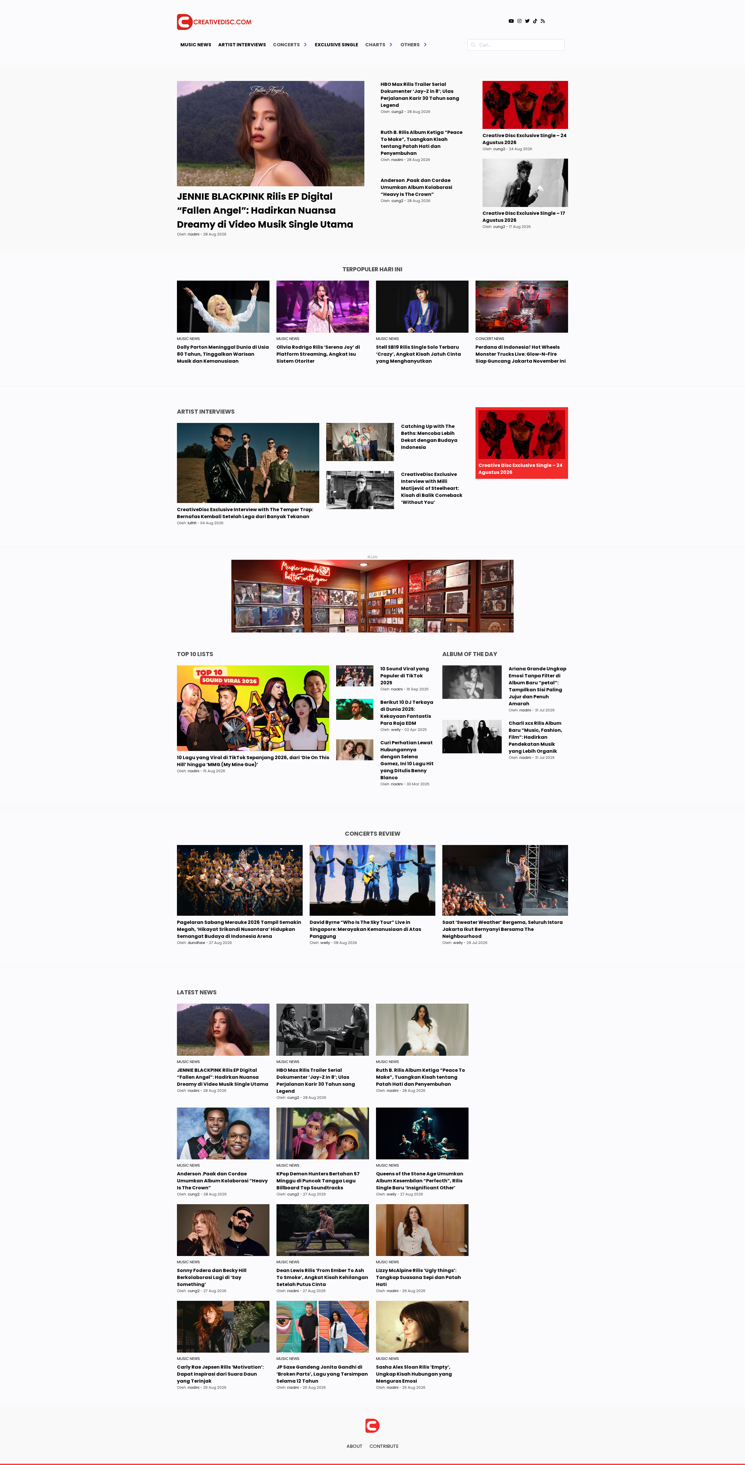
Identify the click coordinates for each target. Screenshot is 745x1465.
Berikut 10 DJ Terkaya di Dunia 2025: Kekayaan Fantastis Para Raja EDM (406, 713)
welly (396, 729)
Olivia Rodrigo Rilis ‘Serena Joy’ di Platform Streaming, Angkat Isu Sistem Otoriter (318, 354)
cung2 (397, 111)
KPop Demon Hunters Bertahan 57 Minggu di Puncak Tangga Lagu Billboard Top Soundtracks (318, 1180)
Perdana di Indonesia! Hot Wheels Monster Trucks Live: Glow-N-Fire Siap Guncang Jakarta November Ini (521, 354)
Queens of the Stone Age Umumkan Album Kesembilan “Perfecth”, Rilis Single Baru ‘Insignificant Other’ (419, 1180)
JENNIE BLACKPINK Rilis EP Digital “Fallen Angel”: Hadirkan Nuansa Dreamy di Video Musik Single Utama (265, 210)
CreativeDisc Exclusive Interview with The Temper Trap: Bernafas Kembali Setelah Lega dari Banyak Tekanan (245, 513)
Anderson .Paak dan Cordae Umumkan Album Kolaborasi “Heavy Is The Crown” (416, 187)
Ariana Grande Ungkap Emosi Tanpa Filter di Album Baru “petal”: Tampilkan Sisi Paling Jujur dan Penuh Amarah (537, 686)
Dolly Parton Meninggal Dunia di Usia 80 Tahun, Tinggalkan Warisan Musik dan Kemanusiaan (223, 354)
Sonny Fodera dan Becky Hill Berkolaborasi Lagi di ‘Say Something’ (211, 1277)
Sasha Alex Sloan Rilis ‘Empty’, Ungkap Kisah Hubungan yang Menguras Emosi (414, 1374)
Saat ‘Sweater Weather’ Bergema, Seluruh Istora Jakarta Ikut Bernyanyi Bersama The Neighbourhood (502, 929)
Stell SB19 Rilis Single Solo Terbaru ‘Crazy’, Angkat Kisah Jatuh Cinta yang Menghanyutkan (418, 354)
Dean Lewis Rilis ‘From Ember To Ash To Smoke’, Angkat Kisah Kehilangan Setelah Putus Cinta (322, 1277)
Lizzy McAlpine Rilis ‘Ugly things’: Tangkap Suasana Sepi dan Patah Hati (418, 1277)
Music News (195, 44)
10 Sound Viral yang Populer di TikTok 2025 (404, 675)
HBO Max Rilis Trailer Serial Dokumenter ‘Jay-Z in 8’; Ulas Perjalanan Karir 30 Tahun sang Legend (420, 95)
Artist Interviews (242, 44)
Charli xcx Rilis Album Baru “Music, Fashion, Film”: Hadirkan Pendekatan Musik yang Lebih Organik (535, 737)
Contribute (384, 1446)
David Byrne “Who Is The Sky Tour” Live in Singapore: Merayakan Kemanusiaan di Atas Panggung (365, 929)
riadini (193, 234)
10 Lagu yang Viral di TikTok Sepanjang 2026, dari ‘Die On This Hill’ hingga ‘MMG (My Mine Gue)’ (253, 761)
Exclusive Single (336, 44)
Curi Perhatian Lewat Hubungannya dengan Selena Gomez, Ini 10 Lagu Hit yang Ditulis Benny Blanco (407, 760)
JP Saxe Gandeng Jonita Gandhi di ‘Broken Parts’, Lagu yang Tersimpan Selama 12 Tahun (322, 1374)
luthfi (192, 522)
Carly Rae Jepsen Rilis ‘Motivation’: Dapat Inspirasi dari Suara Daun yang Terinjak (220, 1374)
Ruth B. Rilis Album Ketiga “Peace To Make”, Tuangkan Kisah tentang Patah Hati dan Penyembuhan (421, 143)
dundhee (196, 942)
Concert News (490, 338)
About (355, 1446)
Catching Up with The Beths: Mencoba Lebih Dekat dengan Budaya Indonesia (429, 437)
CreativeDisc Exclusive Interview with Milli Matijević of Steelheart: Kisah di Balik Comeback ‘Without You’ (431, 488)
